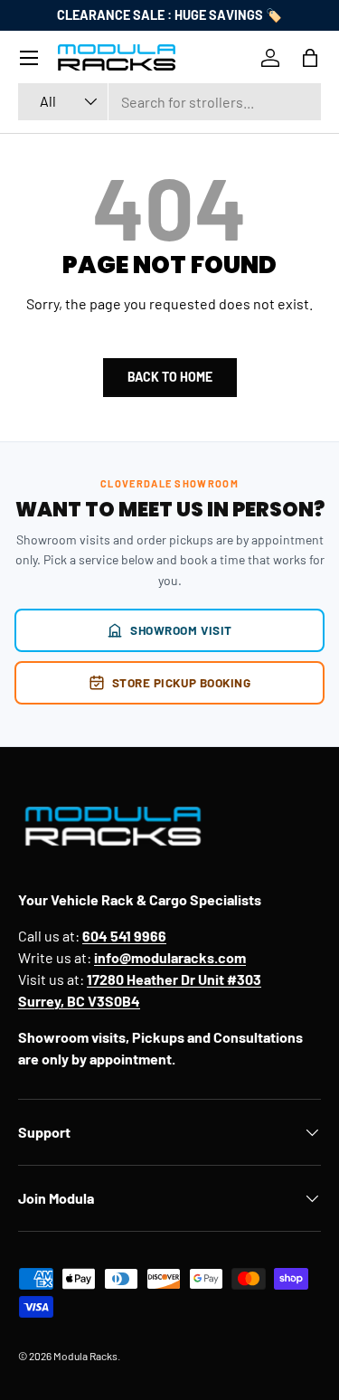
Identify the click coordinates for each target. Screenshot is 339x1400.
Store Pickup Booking (181, 682)
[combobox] (169, 101)
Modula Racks (85, 1355)
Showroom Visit (181, 630)
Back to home (169, 376)
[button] (310, 58)
